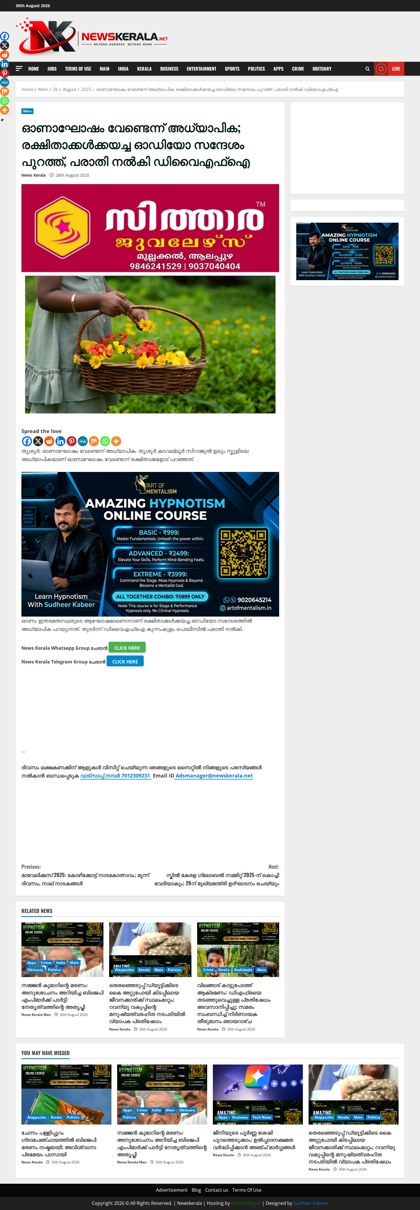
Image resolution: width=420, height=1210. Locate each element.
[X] (38, 441)
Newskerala (189, 1203)
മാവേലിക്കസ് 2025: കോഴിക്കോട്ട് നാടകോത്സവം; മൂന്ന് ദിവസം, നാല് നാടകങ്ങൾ (85, 875)
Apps (278, 68)
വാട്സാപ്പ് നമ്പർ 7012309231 (115, 775)
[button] (19, 68)
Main (104, 68)
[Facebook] (27, 441)
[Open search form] (367, 68)
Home (33, 68)
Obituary (322, 68)
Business (169, 68)
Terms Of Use (78, 68)
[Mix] (94, 441)
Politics (256, 68)
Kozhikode (243, 969)
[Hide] (2, 120)
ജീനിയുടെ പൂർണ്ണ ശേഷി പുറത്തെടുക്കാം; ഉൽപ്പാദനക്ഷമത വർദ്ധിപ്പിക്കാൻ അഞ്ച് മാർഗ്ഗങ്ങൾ (254, 1139)
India (123, 68)
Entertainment (201, 68)
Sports (232, 68)
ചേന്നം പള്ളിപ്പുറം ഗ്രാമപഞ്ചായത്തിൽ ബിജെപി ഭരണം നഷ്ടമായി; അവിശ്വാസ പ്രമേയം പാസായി (58, 1143)
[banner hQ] (150, 543)
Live (396, 68)
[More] (116, 441)
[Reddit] (49, 441)
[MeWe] (83, 441)
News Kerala (33, 175)
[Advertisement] (150, 706)
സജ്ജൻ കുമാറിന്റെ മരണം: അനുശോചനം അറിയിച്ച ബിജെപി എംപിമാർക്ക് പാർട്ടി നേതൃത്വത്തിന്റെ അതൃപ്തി (62, 995)
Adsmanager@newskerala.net (214, 775)
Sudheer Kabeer (310, 1203)
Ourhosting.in (246, 1203)
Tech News (262, 1117)
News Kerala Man (36, 1014)
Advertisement (172, 1190)
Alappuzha (124, 969)
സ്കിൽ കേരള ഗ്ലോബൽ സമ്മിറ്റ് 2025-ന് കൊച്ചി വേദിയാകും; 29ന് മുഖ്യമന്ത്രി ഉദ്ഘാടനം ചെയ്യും (216, 875)
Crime (298, 68)
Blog (196, 1190)
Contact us (216, 1190)
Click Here (127, 648)
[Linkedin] (60, 441)
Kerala (144, 68)
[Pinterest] (72, 441)
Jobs (52, 68)
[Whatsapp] (105, 441)
